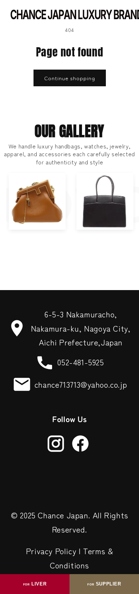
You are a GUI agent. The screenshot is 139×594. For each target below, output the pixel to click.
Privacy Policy (51, 550)
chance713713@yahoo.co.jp (81, 384)
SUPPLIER (104, 584)
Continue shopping (69, 78)
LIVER (34, 584)
